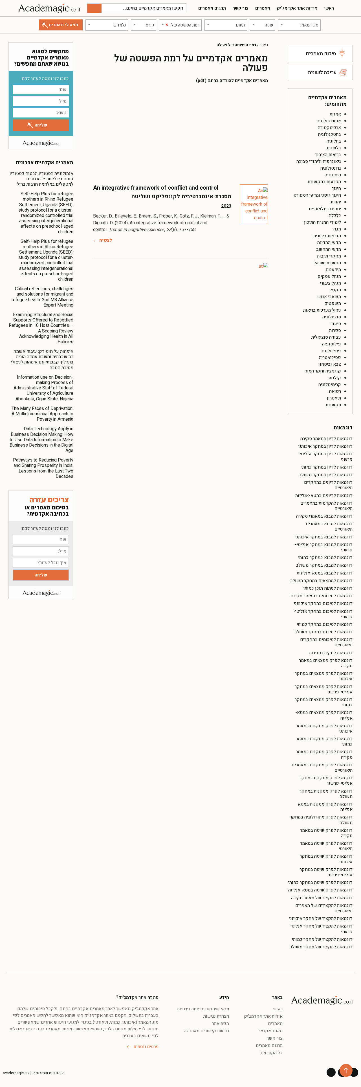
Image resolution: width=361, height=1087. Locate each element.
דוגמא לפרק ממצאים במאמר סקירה (326, 663)
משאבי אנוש (329, 296)
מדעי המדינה (329, 242)
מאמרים (262, 8)
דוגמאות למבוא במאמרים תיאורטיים (329, 526)
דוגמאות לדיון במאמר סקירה (326, 438)
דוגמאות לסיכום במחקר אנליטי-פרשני (323, 614)
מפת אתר (220, 1023)
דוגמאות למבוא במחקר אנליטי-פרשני (324, 547)
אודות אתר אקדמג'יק (297, 8)
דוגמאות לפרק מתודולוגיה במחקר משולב (321, 820)
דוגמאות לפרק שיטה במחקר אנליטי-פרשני (326, 872)
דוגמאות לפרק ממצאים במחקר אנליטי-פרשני (324, 689)
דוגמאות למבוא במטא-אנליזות (325, 573)
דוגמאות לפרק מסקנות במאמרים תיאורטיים (322, 768)
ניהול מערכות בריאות (322, 310)
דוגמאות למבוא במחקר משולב (324, 565)
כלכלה (335, 215)
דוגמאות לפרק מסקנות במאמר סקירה (324, 754)
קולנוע (334, 377)
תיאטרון (334, 398)
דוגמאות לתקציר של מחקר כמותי (322, 939)
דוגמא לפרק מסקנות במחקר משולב (326, 794)
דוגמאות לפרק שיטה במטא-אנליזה (320, 890)
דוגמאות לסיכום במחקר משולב (323, 632)
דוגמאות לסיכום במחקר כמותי (325, 624)
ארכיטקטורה (329, 127)
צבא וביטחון (329, 364)
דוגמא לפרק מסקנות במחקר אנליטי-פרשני (326, 781)
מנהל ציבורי (330, 283)
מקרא (335, 290)
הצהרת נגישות (216, 1016)
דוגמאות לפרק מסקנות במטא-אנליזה (324, 807)
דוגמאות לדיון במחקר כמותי (327, 467)
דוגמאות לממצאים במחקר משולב (321, 580)
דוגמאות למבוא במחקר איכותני (324, 537)
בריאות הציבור (328, 154)
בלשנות (334, 148)
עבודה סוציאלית (326, 337)
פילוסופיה (331, 344)
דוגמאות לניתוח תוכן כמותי (328, 588)
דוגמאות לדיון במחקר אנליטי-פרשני (325, 457)
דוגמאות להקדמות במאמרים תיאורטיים (326, 506)
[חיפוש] (94, 8)
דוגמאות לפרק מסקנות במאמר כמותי (324, 741)
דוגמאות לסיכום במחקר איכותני (323, 603)
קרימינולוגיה (329, 384)
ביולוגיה (334, 141)
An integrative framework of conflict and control (155, 188)
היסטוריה (333, 175)
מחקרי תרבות (329, 256)
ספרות (335, 330)
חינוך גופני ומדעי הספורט (317, 195)
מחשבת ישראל (327, 262)
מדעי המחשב (328, 249)
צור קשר (240, 8)
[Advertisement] (180, 133)
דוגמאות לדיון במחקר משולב (326, 474)
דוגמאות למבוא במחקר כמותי (325, 557)
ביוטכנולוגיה (329, 134)
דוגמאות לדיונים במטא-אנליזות (324, 495)
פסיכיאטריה (330, 357)
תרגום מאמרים (212, 8)
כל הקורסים (272, 1053)
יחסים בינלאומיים (325, 208)
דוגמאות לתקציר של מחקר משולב (321, 947)
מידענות (333, 269)
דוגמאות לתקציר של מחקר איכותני (321, 918)
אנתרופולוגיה (329, 120)
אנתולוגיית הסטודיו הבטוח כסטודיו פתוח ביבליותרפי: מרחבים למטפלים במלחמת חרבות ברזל (41, 179)
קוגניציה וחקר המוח (322, 371)
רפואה (335, 391)
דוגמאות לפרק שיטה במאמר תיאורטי (326, 846)
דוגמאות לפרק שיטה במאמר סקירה (326, 833)
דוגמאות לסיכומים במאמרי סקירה (322, 596)
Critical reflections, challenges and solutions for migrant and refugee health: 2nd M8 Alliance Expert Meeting (42, 297)
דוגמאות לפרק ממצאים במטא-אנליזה (324, 715)
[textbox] (299, 25)
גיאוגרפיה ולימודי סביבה (318, 161)
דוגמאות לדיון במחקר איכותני (325, 446)
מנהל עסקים (329, 276)
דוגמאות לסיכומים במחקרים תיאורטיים (326, 642)
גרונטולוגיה (330, 168)
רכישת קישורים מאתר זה (206, 1031)
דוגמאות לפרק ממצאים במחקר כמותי (324, 702)
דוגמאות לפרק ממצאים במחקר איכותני (324, 676)
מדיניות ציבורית (327, 235)
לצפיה (105, 240)
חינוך (336, 188)
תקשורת (333, 404)
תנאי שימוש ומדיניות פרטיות (203, 1009)
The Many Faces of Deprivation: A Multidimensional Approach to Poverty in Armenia (42, 414)
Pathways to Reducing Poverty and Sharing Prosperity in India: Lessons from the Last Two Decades (43, 468)
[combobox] (299, 25)
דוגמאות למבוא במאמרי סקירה (324, 516)
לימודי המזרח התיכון (322, 222)
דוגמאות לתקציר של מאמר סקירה (322, 898)
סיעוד (335, 323)
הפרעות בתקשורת (324, 181)
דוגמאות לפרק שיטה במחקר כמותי (320, 882)
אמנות (335, 114)
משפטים (332, 303)
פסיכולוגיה (331, 350)
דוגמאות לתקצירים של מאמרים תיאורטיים (324, 908)
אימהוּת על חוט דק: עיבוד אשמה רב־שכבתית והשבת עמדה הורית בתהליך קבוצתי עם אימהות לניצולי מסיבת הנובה (42, 359)
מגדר (336, 229)
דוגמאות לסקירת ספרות (331, 652)
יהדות (336, 202)
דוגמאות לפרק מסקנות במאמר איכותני (324, 728)
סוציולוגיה (331, 317)
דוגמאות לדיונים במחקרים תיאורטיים (328, 485)
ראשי (329, 8)
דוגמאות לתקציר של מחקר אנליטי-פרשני (321, 929)
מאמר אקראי (271, 1031)
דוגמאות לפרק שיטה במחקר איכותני (326, 859)
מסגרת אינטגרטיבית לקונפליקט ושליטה (181, 196)
